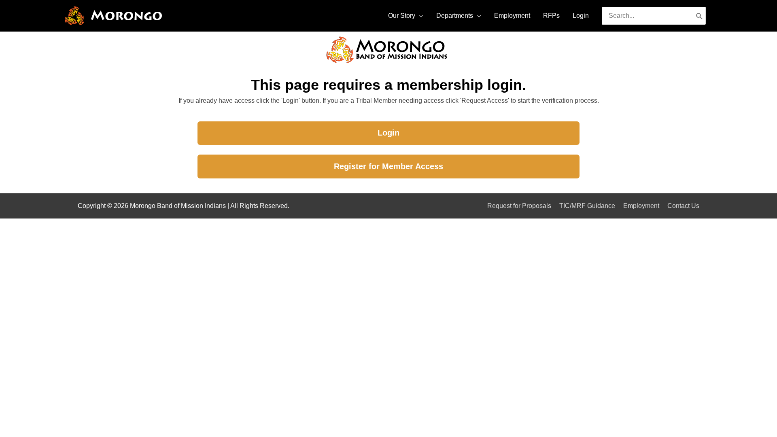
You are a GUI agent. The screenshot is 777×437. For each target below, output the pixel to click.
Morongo (126, 15)
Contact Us (683, 205)
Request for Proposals (519, 205)
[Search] (699, 15)
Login (388, 132)
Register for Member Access (388, 166)
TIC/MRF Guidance (587, 205)
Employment (641, 205)
